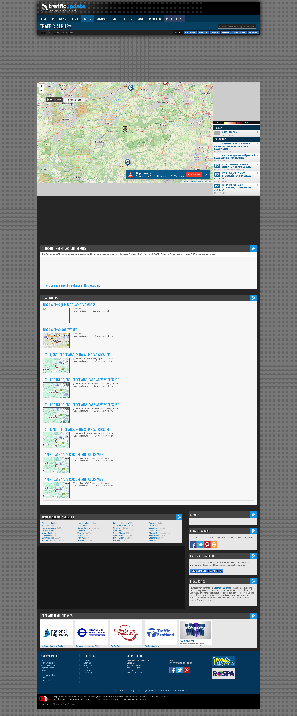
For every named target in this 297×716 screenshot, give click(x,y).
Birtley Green (118, 538)
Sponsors (88, 670)
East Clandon (83, 523)
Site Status (182, 690)
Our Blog (88, 672)
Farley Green (47, 530)
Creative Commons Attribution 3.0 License (149, 696)
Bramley (116, 540)
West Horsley (118, 535)
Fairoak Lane (226, 131)
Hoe (79, 535)
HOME (43, 19)
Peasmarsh (154, 525)
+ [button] (41, 86)
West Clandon (119, 530)
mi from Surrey (232, 177)
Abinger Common (156, 533)
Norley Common (84, 528)
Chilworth (46, 533)
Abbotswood (154, 535)
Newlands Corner (49, 528)
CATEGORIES (46, 660)
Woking (215, 33)
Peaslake (81, 530)
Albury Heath (47, 523)
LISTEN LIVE (176, 19)
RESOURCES (155, 19)
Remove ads (194, 174)
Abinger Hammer (49, 540)
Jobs (86, 667)
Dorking (203, 33)
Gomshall (46, 535)
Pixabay (71, 704)
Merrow (80, 538)
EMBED (114, 19)
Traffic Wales (116, 646)
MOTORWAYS (59, 19)
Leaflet (185, 181)
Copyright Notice (149, 690)
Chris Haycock (105, 699)
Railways (44, 672)
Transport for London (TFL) (87, 646)
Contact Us (88, 660)
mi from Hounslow (234, 158)
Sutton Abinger (119, 533)
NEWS (141, 19)
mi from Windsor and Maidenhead (232, 167)
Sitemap (87, 662)
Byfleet (225, 33)
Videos (44, 677)
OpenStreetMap (197, 181)
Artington (153, 523)
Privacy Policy (134, 690)
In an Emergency (48, 662)
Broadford (153, 528)
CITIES (87, 19)
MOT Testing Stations (50, 665)
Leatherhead (239, 33)
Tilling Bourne (83, 525)
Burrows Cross (48, 538)
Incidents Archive (48, 675)
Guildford (190, 33)
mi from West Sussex (232, 145)
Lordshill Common (121, 523)
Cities (43, 32)
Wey (151, 540)
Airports (44, 670)
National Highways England (53, 646)
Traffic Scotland (152, 646)
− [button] (41, 91)
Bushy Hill (81, 540)
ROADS (75, 19)
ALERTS (128, 19)
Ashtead (253, 33)
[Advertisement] (203, 9)
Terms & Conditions (167, 690)
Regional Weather (48, 667)
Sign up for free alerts (206, 571)
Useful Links (46, 680)
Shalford (116, 528)
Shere (44, 525)
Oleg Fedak (58, 704)
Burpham (153, 538)
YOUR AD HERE (187, 641)
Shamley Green (119, 525)
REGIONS (101, 19)
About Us (88, 665)
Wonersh (81, 533)
